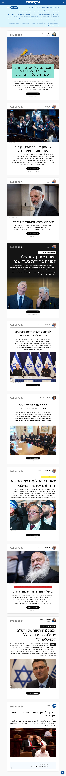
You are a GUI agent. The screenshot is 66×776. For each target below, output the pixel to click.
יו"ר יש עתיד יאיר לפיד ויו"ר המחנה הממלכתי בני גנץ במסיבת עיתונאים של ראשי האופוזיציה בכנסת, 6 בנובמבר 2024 (34, 307)
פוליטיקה (40, 106)
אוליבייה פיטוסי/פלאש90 (13, 583)
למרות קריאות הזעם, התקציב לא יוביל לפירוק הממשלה (33, 333)
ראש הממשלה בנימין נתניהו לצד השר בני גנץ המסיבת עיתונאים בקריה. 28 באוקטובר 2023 (35, 380)
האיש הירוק (41, 33)
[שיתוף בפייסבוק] (13, 35)
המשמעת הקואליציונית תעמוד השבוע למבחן (33, 406)
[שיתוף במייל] (18, 35)
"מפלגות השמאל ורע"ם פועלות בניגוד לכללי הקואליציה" (36, 635)
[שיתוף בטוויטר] (16, 35)
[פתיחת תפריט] (3, 2)
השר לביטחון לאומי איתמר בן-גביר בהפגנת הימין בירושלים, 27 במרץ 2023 (39, 528)
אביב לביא (49, 34)
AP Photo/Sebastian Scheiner (16, 688)
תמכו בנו (14, 8)
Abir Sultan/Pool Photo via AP (16, 382)
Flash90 (11, 758)
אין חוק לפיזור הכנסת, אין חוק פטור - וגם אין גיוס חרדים (33, 148)
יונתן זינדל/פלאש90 (12, 142)
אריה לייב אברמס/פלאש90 (14, 530)
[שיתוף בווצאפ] (11, 35)
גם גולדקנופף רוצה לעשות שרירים (33, 591)
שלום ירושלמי (48, 106)
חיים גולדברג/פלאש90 (13, 217)
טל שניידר (48, 397)
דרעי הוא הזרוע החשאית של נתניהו (33, 222)
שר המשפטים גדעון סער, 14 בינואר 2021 (46, 686)
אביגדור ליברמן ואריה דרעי (49, 756)
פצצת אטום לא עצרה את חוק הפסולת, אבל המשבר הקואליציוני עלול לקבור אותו (33, 71)
